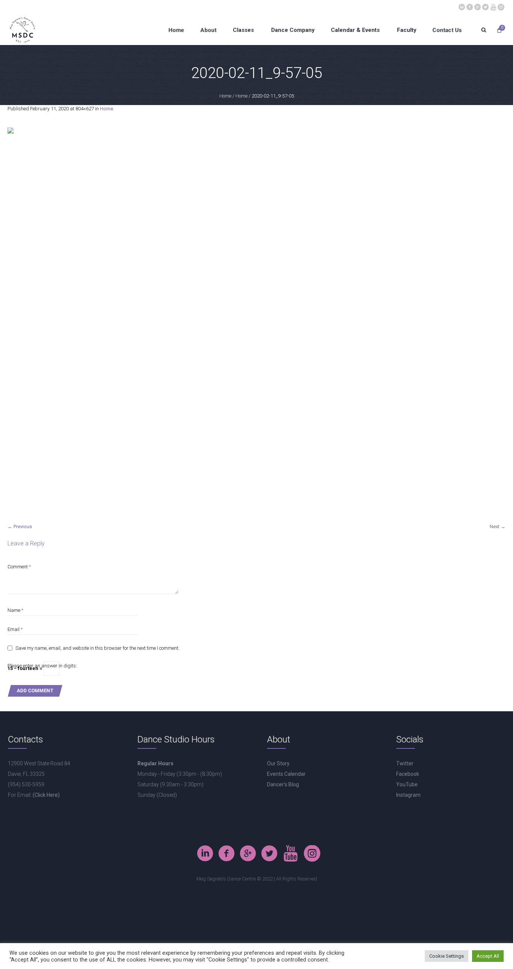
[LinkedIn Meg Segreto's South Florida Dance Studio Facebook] (461, 6)
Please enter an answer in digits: (42, 666)
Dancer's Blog (283, 784)
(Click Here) (46, 795)
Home (225, 96)
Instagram (408, 795)
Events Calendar (286, 774)
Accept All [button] (488, 956)
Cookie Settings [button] (446, 956)
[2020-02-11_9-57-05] (256, 321)
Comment (19, 566)
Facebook (407, 774)
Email (15, 629)
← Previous (20, 526)
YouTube (407, 784)
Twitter (404, 763)
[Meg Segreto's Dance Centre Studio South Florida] (485, 6)
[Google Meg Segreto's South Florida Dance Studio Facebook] (477, 6)
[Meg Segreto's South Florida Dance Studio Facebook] (469, 6)
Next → (497, 526)
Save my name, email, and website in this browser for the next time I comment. (97, 648)
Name (15, 610)
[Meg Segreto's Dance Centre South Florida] (493, 6)
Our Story (278, 763)
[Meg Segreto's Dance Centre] (501, 6)
